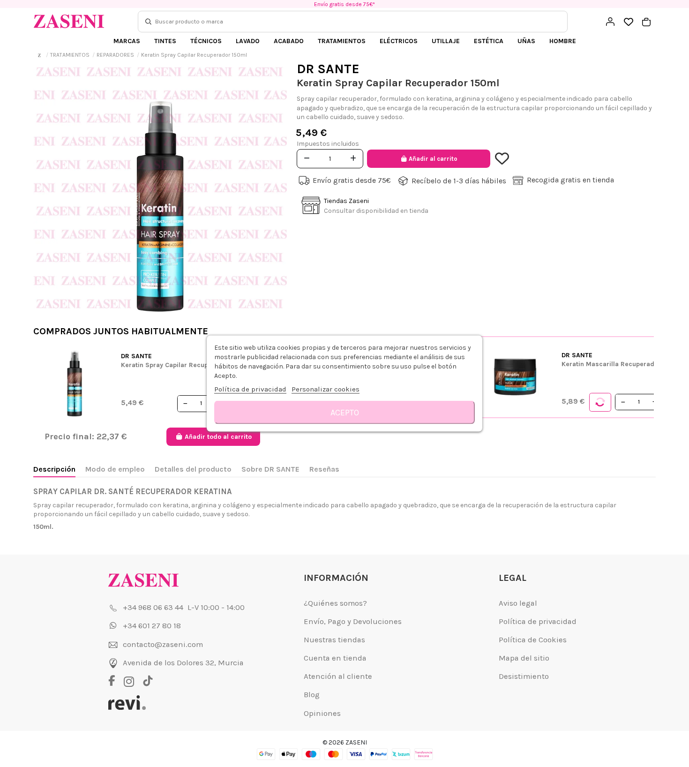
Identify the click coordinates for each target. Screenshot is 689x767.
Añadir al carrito (433, 158)
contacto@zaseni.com (163, 644)
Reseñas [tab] (324, 469)
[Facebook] (115, 682)
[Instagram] (131, 682)
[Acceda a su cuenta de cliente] (610, 21)
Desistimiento (524, 676)
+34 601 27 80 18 (152, 625)
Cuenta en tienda (335, 658)
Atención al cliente (338, 676)
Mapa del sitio (524, 658)
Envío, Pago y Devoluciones (353, 621)
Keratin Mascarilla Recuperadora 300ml (624, 364)
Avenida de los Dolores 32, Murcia (183, 662)
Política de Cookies (533, 639)
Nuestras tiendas (334, 639)
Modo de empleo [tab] (115, 469)
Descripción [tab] (54, 469)
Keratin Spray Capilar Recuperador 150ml (185, 365)
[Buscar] (148, 21)
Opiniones (322, 713)
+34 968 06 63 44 (153, 607)
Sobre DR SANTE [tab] (270, 469)
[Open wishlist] (628, 22)
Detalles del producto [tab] (193, 469)
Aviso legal (518, 603)
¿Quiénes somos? (335, 603)
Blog (312, 694)
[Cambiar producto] (600, 402)
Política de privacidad (538, 621)
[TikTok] (148, 682)
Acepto (344, 412)
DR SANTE (328, 68)
